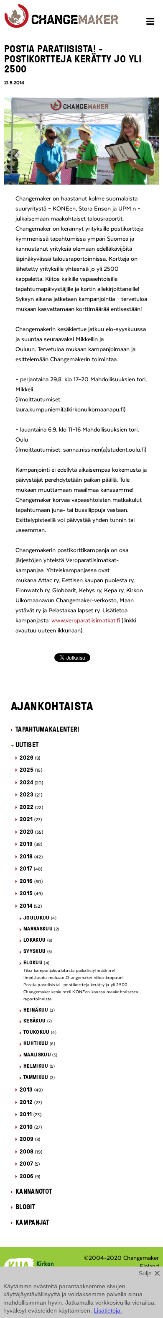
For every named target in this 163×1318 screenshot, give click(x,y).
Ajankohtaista (52, 705)
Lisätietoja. (108, 1310)
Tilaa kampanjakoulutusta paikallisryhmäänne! (69, 970)
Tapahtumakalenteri (47, 729)
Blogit (25, 1206)
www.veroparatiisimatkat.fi (85, 620)
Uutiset (26, 744)
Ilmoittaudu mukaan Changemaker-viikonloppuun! (73, 977)
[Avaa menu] (151, 23)
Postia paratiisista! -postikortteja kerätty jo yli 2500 (75, 984)
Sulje (145, 1273)
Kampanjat (32, 1222)
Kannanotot (33, 1191)
